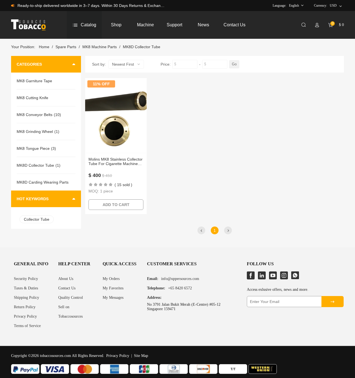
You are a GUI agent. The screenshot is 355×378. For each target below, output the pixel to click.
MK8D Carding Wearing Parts (43, 182)
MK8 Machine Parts (99, 47)
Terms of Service (27, 326)
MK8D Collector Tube (141, 47)
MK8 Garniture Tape (34, 81)
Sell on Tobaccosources (70, 311)
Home (44, 47)
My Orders (111, 279)
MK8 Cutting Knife (32, 98)
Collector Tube (36, 219)
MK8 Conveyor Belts (34, 114)
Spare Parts (65, 47)
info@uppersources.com (180, 279)
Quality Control (70, 297)
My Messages (113, 297)
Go (234, 64)
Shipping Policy (26, 297)
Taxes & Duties (26, 288)
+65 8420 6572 (180, 288)
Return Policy (25, 307)
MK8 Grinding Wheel (35, 131)
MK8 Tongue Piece (33, 148)
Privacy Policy (25, 316)
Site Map (141, 356)
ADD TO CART (116, 204)
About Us (65, 279)
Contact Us (66, 288)
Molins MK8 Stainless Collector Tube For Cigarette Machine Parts (115, 161)
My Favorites (113, 288)
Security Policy (26, 279)
